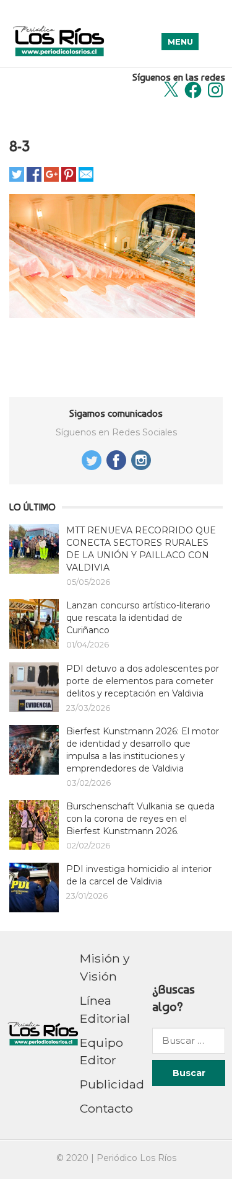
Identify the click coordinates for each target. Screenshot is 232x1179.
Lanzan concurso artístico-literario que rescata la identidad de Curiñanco (138, 618)
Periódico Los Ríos (136, 1157)
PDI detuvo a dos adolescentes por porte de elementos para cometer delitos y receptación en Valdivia (142, 681)
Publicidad (112, 1084)
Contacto (106, 1108)
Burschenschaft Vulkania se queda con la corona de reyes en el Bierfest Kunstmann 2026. (140, 819)
